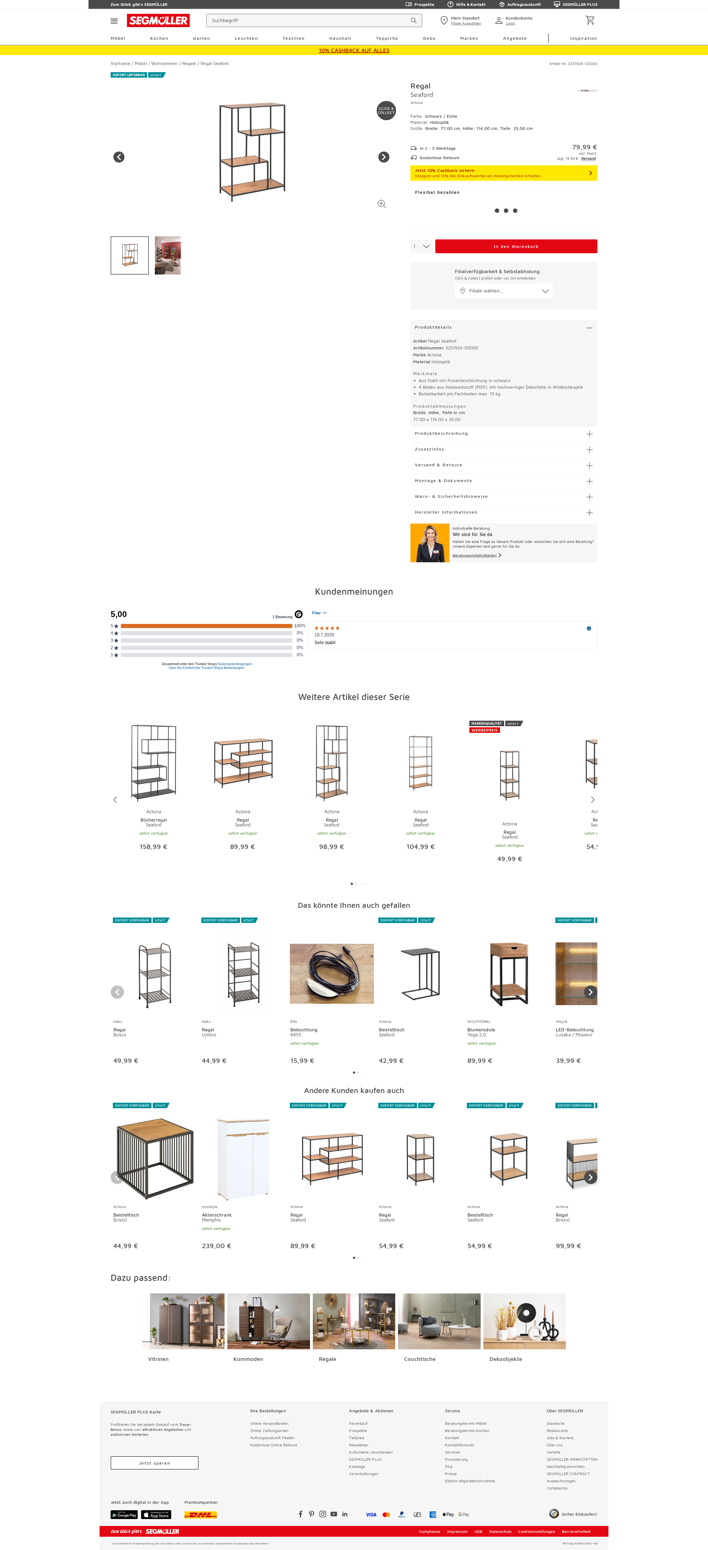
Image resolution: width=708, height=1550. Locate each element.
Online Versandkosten (269, 1423)
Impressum (457, 1531)
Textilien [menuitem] (294, 38)
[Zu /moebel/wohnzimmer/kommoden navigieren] (268, 1321)
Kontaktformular (459, 1444)
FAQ (448, 1466)
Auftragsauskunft (524, 4)
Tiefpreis (356, 1437)
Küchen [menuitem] (159, 38)
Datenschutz (500, 1531)
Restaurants (557, 1430)
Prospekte (424, 4)
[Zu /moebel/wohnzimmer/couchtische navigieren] (439, 1321)
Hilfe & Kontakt (470, 4)
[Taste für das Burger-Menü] (114, 20)
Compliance (557, 1488)
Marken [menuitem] (469, 38)
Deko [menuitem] (429, 38)
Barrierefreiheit (576, 1531)
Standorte (555, 1423)
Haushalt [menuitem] (340, 38)
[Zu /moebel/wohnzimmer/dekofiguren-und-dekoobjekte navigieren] (524, 1321)
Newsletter (358, 1444)
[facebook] (300, 1515)
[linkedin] (345, 1515)
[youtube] (333, 1515)
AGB (478, 1531)
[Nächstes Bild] (383, 157)
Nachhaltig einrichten (566, 1466)
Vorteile (553, 1452)
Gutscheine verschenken (370, 1452)
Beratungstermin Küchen (467, 1430)
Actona (416, 102)
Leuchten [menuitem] (246, 38)
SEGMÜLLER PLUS (580, 4)
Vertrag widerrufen (577, 1543)
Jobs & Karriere (560, 1437)
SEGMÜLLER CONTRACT (568, 1473)
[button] (381, 203)
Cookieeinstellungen (536, 1531)
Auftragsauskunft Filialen (272, 1437)
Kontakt (452, 1437)
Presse (451, 1473)
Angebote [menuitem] (515, 38)
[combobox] (421, 246)
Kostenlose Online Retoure (274, 1444)
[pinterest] (311, 1515)
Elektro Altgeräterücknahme (470, 1480)
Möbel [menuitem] (118, 38)
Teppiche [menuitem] (387, 38)
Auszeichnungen (561, 1480)
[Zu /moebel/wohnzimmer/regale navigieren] (354, 1321)
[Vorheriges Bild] (118, 157)
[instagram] (322, 1515)
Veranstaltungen (363, 1473)
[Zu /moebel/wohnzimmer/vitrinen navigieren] (183, 1321)
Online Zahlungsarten (269, 1430)
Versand (588, 158)
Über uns (555, 1444)
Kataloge (357, 1466)
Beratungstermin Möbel (465, 1423)
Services (452, 1452)
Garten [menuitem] (201, 38)
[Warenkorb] (591, 21)
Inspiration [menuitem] (583, 38)
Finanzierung (456, 1459)
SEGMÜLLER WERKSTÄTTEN (572, 1459)
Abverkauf (358, 1423)
